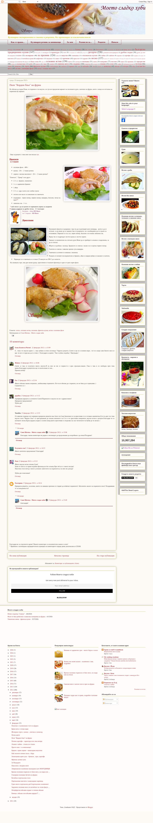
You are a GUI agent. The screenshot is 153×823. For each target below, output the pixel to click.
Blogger (90, 807)
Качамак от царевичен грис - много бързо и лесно (81, 650)
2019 (12, 668)
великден (45, 52)
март (14, 720)
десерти (92, 52)
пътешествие (21, 64)
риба (30, 64)
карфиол (136, 55)
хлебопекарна (54, 66)
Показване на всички (139, 689)
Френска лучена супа (19, 759)
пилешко (85, 61)
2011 (12, 801)
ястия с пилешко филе (25, 68)
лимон (105, 58)
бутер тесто (127, 49)
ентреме (12, 56)
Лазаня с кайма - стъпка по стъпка (23, 744)
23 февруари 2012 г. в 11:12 (30, 396)
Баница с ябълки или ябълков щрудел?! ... (26, 793)
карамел (119, 56)
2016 (12, 677)
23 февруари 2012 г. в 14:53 (36, 448)
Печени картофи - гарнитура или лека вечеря (27, 741)
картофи (127, 55)
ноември (15, 695)
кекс (142, 55)
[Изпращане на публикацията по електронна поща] (12, 335)
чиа (79, 66)
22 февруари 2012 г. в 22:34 (27, 380)
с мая (44, 64)
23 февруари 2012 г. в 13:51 (31, 413)
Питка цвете (16, 735)
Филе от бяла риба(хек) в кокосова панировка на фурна (26, 616)
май (13, 714)
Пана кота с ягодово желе (20, 766)
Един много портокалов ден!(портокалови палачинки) (30, 784)
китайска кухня (28, 58)
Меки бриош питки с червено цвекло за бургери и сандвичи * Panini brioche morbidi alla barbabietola (120, 660)
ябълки (117, 66)
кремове (66, 58)
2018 (12, 671)
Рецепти (101, 42)
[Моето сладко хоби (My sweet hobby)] (123, 121)
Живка (17, 363)
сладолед (88, 64)
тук (38, 154)
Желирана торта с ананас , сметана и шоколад (27, 732)
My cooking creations (111, 657)
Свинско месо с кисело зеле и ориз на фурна (79, 684)
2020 (12, 665)
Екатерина (19, 483)
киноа (19, 59)
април (14, 717)
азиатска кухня (28, 49)
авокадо (10, 50)
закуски (64, 55)
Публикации (108, 699)
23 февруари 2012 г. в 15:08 (57, 432)
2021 (12, 662)
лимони (112, 58)
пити (95, 61)
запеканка (75, 55)
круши (85, 58)
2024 (12, 653)
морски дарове (141, 58)
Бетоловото (100, 49)
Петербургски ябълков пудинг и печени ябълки (27, 790)
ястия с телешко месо (45, 68)
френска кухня (39, 66)
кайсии (111, 55)
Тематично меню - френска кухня (19, 619)
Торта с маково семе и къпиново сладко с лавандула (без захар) (121, 676)
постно (114, 61)
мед (122, 58)
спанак (103, 63)
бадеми (64, 49)
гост (64, 52)
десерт (84, 52)
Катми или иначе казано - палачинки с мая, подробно (78, 662)
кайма (103, 55)
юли (13, 708)
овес (42, 61)
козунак (49, 58)
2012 (12, 690)
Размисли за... (85, 42)
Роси (16, 461)
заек (57, 56)
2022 (12, 659)
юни (13, 711)
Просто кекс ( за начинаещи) (21, 747)
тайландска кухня (128, 64)
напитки (19, 62)
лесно (94, 58)
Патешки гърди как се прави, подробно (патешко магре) (80, 696)
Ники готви (35, 61)
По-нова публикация (18, 555)
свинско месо (63, 63)
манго (117, 58)
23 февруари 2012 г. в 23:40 (57, 500)
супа (111, 63)
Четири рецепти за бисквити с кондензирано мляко (120, 668)
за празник (43, 55)
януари (14, 797)
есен (19, 55)
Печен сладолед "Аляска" (16, 614)
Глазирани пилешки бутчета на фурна (24, 775)
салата (52, 64)
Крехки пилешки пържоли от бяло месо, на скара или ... (31, 772)
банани (71, 49)
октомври (15, 698)
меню (127, 58)
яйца (133, 66)
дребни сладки (127, 52)
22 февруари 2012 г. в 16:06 (30, 363)
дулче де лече (141, 52)
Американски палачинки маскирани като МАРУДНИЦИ (31, 769)
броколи (118, 50)
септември (15, 702)
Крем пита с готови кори (20, 729)
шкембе (99, 66)
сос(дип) (95, 64)
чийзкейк (85, 66)
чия (94, 66)
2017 (12, 674)
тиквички (17, 66)
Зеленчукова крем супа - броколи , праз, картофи (28, 756)
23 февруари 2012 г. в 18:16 (32, 483)
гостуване (72, 52)
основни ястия (53, 61)
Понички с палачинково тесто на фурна (25, 726)
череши (71, 66)
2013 (12, 687)
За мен (70, 42)
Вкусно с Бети (109, 673)
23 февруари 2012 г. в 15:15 (28, 461)
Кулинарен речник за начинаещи (46, 42)
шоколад (107, 66)
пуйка (12, 64)
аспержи (57, 50)
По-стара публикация (105, 555)
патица (77, 62)
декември (15, 692)
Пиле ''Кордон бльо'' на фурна (22, 738)
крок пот (77, 58)
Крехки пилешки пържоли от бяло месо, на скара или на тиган (80, 674)
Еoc (16, 380)
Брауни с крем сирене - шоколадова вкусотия (27, 750)
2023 (12, 656)
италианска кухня (89, 55)
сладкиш (76, 63)
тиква (10, 66)
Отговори (20, 428)
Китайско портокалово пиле (21, 778)
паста (70, 61)
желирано (29, 55)
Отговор (17, 356)
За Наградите (16, 763)
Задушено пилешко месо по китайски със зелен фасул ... (31, 787)
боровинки (110, 49)
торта (27, 66)
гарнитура (55, 52)
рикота (38, 64)
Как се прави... (18, 42)
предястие (141, 61)
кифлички (39, 58)
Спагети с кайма (109, 684)
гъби (78, 52)
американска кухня (42, 49)
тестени (138, 63)
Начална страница (61, 555)
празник (130, 61)
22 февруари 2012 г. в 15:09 (41, 347)
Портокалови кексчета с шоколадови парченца (27, 781)
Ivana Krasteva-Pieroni (23, 347)
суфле (119, 64)
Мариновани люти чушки (112, 652)
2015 (12, 681)
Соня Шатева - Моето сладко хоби (32, 432)
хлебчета (64, 66)
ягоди (125, 66)
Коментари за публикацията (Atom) (67, 563)
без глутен (88, 49)
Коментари (108, 703)
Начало (114, 42)
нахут (26, 62)
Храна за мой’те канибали (113, 649)
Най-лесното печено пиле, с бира (23, 753)
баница (78, 49)
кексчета (10, 58)
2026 (12, 650)
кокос (57, 58)
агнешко (18, 49)
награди (12, 62)
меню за (133, 58)
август (14, 705)
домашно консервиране (110, 52)
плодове (103, 61)
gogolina (18, 395)
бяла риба (38, 52)
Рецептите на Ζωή (110, 682)
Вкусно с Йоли (109, 666)
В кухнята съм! (20, 448)
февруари (15, 723)
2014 (12, 684)
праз (122, 61)
